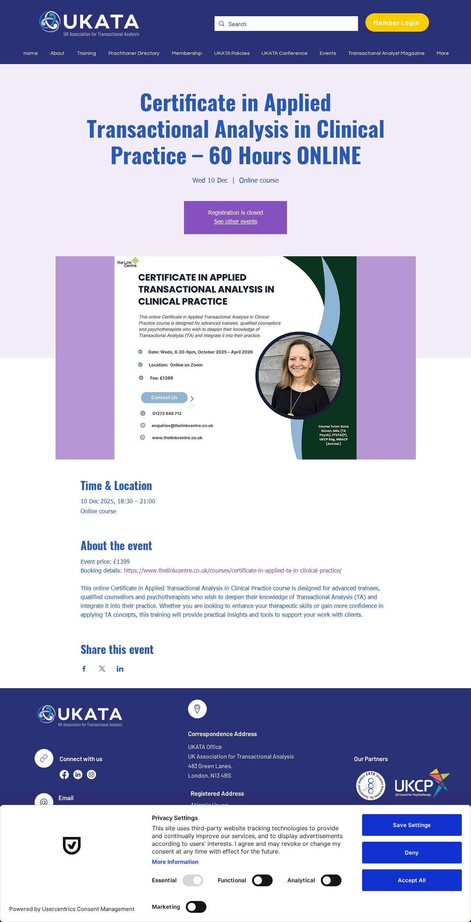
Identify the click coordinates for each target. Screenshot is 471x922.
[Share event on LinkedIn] (120, 669)
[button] (56, 53)
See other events (235, 222)
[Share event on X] (102, 669)
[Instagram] (91, 774)
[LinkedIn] (77, 774)
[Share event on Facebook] (84, 669)
